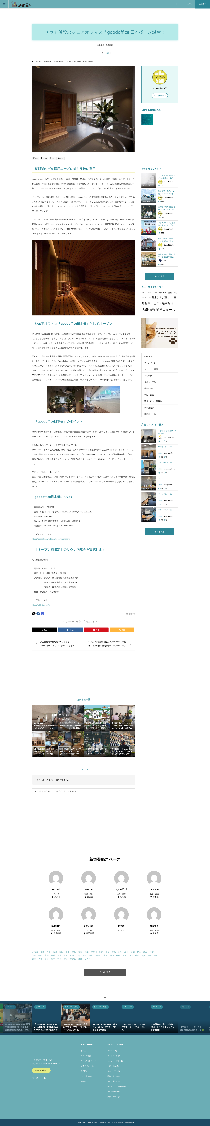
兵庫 (72, 955)
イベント (144, 293)
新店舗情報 (109, 45)
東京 (80, 952)
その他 (87, 959)
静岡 (139, 952)
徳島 (150, 955)
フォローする (161, 96)
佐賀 (40, 959)
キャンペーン (153, 293)
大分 (59, 959)
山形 (68, 952)
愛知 (133, 952)
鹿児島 (73, 959)
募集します (158, 297)
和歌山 (98, 955)
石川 (53, 955)
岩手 (49, 952)
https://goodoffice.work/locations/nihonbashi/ (51, 539)
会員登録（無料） (41, 1070)
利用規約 (84, 1071)
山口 (131, 955)
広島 (105, 955)
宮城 (55, 952)
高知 (156, 955)
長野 (40, 955)
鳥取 (118, 955)
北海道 (35, 952)
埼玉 (126, 952)
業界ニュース (165, 309)
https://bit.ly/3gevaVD (41, 605)
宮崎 (66, 959)
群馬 (114, 952)
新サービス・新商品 (158, 303)
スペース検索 (86, 1056)
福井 (59, 955)
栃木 (101, 952)
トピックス (149, 376)
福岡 (34, 959)
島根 (124, 955)
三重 (152, 952)
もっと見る (160, 276)
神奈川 (94, 952)
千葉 (107, 952)
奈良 (91, 955)
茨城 (86, 952)
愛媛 (143, 955)
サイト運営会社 (87, 1076)
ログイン (188, 4)
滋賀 (85, 955)
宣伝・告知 (149, 395)
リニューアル (147, 297)
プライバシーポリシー (89, 1066)
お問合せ (84, 1081)
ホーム (83, 1051)
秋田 (61, 952)
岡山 (112, 955)
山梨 (120, 952)
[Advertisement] (63, 672)
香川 (137, 955)
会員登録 (203, 4)
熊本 (53, 959)
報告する (132, 614)
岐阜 (145, 952)
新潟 (34, 955)
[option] (17, 1018)
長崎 (47, 959)
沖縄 (80, 959)
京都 (78, 955)
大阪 (66, 955)
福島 (74, 952)
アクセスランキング (88, 1061)
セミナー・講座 (165, 293)
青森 (42, 952)
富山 (47, 955)
